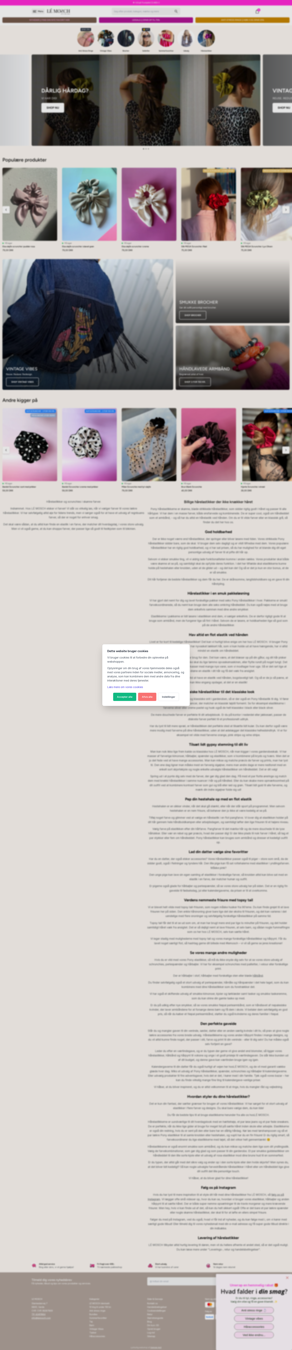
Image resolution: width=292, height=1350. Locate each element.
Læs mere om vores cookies (125, 687)
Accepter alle (124, 696)
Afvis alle (147, 696)
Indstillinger (168, 696)
